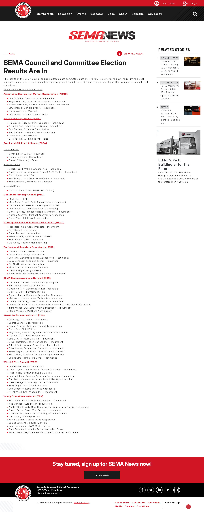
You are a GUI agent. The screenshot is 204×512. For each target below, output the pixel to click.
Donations (143, 506)
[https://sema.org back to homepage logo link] (197, 14)
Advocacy (155, 13)
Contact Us (138, 502)
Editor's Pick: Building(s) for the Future (174, 164)
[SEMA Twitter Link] (150, 490)
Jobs (111, 13)
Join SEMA (169, 3)
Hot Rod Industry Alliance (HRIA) (22, 118)
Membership (45, 13)
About (123, 13)
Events (81, 13)
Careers (130, 506)
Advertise (154, 502)
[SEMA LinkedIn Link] (159, 490)
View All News (133, 53)
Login (194, 3)
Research (97, 13)
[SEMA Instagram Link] (176, 490)
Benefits (138, 13)
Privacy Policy (81, 502)
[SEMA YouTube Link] (168, 490)
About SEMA (122, 502)
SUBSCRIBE (102, 475)
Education (65, 13)
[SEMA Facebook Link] (142, 490)
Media (118, 506)
